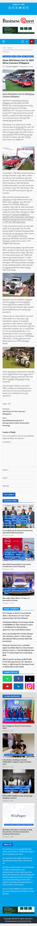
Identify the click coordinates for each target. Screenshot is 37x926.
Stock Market (27, 523)
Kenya (11, 132)
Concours (9, 134)
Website (6, 486)
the (14, 100)
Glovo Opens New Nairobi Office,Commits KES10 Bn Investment (17, 638)
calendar (16, 202)
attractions (7, 199)
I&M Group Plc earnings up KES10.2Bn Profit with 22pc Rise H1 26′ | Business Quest (17, 661)
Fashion (27, 302)
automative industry (11, 552)
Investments (8, 523)
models (12, 302)
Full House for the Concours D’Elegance (14, 411)
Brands (29, 588)
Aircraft (14, 718)
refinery (15, 791)
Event (13, 56)
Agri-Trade (8, 516)
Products (6, 241)
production (20, 127)
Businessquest (10, 921)
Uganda (8, 267)
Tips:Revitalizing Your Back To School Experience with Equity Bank (18, 652)
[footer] (18, 30)
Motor (19, 56)
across (26, 134)
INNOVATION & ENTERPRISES (20, 520)
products (21, 379)
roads (16, 132)
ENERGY (28, 786)
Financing (26, 554)
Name (6, 470)
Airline (20, 718)
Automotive (24, 518)
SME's (20, 523)
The (21, 132)
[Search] (27, 42)
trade (10, 374)
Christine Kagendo (12, 66)
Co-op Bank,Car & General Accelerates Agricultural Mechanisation (18, 532)
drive (25, 212)
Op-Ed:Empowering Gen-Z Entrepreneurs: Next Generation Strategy (16, 422)
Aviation (26, 718)
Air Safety (7, 718)
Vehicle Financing (10, 525)
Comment (7, 442)
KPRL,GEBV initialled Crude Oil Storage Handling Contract (18, 781)
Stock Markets (23, 791)
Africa (31, 94)
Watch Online (31, 41)
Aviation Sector (9, 721)
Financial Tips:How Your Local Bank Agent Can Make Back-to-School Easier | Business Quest (18, 647)
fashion (29, 299)
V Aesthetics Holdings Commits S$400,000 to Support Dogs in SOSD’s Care (18, 745)
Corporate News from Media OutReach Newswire (19, 755)
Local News (8, 791)
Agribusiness (16, 516)
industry (14, 377)
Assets (18, 518)
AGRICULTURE (25, 516)
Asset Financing (9, 518)
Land (19, 338)
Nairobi (5, 108)
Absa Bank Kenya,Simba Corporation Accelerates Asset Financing (17, 565)
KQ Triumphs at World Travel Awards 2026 (18, 711)
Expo (26, 374)
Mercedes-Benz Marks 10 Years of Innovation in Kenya (18, 584)
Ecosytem (22, 786)
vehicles (11, 379)
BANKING (20, 552)
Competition (6, 56)
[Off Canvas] (4, 41)
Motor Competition (27, 56)
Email (5, 478)
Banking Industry (9, 554)
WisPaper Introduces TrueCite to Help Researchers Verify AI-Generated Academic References (18, 815)
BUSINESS (7, 520)
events (29, 333)
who (9, 304)
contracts (14, 786)
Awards (17, 721)
